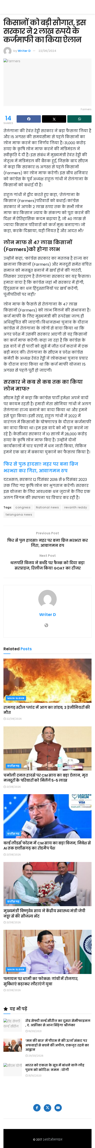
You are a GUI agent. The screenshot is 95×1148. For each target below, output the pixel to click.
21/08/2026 (13, 787)
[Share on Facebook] (29, 119)
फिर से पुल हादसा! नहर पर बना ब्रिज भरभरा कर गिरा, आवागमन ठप (40, 467)
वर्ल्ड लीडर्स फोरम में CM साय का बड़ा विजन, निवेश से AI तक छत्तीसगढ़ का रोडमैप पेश (47, 845)
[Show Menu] (89, 7)
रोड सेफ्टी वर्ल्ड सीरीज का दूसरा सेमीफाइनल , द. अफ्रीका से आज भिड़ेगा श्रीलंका (57, 1023)
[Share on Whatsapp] (79, 119)
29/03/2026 (35, 1056)
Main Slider (15, 698)
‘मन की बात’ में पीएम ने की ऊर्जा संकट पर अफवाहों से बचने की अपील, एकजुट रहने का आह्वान (57, 1045)
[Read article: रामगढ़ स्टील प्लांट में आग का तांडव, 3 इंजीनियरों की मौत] (47, 681)
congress (23, 507)
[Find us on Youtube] (58, 1107)
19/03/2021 (35, 1031)
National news (47, 507)
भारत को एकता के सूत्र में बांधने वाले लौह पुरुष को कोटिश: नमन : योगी (54, 1067)
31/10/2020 (35, 1075)
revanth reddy (75, 507)
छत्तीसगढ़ (13, 766)
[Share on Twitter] (54, 119)
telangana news (19, 514)
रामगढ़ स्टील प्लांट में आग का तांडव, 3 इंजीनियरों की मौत (46, 710)
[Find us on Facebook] (37, 1107)
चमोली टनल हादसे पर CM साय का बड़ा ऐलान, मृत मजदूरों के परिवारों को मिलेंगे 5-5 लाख (45, 778)
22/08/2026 (14, 719)
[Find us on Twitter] (47, 1108)
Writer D (24, 51)
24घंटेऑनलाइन (52, 1140)
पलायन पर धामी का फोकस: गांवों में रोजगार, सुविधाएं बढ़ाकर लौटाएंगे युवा (40, 981)
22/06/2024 (47, 51)
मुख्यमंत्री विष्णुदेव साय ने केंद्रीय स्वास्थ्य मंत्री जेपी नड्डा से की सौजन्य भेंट (44, 913)
